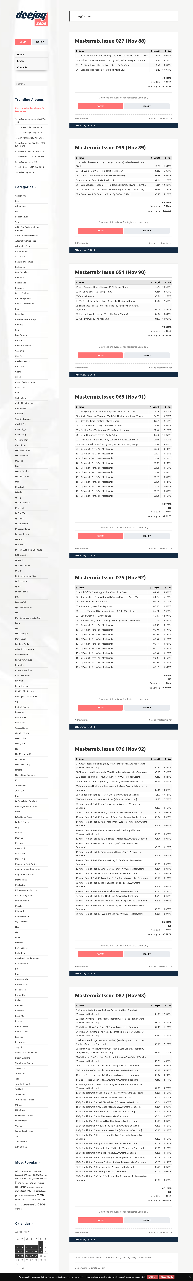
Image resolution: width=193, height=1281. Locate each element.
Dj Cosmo (19, 518)
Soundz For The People (26, 1052)
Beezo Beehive (22, 293)
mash (32, 1187)
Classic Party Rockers (25, 382)
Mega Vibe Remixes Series (27, 869)
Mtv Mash (19, 911)
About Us (100, 1257)
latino (28, 1187)
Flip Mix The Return (24, 691)
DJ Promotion (21, 555)
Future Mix (20, 722)
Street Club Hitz (22, 1057)
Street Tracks (21, 1068)
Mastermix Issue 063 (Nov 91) (110, 396)
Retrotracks (20, 1042)
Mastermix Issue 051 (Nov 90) (110, 272)
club (38, 1174)
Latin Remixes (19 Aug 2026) (30, 167)
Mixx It (18, 905)
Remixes (19, 1036)
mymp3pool (20, 1190)
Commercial (20, 408)
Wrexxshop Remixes (24, 1131)
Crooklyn (30, 1178)
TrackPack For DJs (23, 1084)
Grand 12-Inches (22, 733)
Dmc (17, 612)
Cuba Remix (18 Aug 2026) (29, 127)
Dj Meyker (20, 544)
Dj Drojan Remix (22, 528)
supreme (36, 1199)
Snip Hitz (19, 1047)
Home (20, 54)
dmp (41, 1178)
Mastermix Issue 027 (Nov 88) (110, 40)
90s (17, 211)
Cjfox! (18, 377)
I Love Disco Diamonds (25, 775)
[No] (189, 1277)
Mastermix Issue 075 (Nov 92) (110, 577)
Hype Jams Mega (23, 764)
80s (17, 201)
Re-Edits (19, 1005)
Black (17, 308)
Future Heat (21, 717)
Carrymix (19, 350)
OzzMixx (19, 942)
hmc (35, 1182)
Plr (16, 968)
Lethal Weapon (22, 822)
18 (22, 1255)
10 (17, 1251)
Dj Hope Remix (22, 534)
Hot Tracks (20, 759)
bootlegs (18, 1175)
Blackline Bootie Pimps (25, 319)
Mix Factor (20, 885)
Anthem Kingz (22, 251)
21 (36, 1255)
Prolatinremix (21, 979)
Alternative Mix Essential (26, 235)
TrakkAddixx (21, 1089)
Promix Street (21, 989)
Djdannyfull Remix (23, 607)
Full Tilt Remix (22, 706)
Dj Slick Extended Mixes (26, 576)
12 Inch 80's (20, 195)
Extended (19, 665)
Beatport (19, 287)
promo (19, 1195)
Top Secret (20, 1073)
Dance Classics (22, 471)
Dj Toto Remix (21, 581)
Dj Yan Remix (21, 591)
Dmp (17, 623)
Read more (167, 1276)
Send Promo (88, 1257)
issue (153, 118)
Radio (17, 1000)
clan (33, 1174)
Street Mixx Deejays (24, 1063)
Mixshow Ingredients (25, 895)
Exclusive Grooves (23, 659)
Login (23, 42)
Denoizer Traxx (22, 476)
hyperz (41, 1182)
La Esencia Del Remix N (26, 801)
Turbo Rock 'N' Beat (24, 1099)
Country (19, 413)
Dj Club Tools (21, 513)
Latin (17, 811)
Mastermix (20, 853)
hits (31, 1182)
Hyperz (18, 769)
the (43, 1199)
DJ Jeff (18, 539)
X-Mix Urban (21, 1146)
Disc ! (17, 481)
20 (31, 1255)
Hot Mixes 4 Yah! (23, 754)
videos (40, 1204)
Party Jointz (21, 953)
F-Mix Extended (22, 675)
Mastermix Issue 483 (27, 161)
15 (41, 1251)
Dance (18, 466)
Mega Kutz (20, 858)
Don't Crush (20, 638)
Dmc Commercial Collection (28, 617)
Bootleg (19, 324)
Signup (40, 42)
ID (16, 780)
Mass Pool (20, 848)
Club (17, 392)
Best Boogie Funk (23, 298)
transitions (29, 1204)
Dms (17, 628)
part (38, 1190)
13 (31, 1251)
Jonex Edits (20, 785)
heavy (27, 1183)
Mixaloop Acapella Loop (26, 890)
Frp (16, 701)
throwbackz (19, 1205)
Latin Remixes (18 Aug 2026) (30, 137)
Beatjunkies (20, 282)
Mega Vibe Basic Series (26, 864)
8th (16, 1171)
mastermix (40, 1187)
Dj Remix (19, 560)
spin (30, 1200)
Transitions (20, 1094)
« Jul (22, 1268)
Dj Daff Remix (21, 523)
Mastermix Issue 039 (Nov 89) (110, 147)
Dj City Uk (19, 507)
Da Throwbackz (22, 455)
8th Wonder (20, 206)
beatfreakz (28, 1171)
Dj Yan (18, 586)
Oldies (18, 932)
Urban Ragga (21, 1120)
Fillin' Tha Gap (21, 685)
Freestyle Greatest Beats (26, 696)
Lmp (17, 827)
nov (170, 118)
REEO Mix (19, 1015)
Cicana (18, 371)
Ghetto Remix (21, 727)
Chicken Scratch (22, 361)
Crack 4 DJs (20, 424)
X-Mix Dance (21, 1141)
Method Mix (21, 879)
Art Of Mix (20, 256)
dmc (37, 1178)
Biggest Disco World (24, 303)
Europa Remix (21, 654)
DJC (17, 596)
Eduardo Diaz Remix (24, 649)
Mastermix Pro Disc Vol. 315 (30, 151)
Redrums (19, 1010)
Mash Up (19, 837)
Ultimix (18, 1104)
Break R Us (20, 340)
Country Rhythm (23, 418)
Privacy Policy (129, 1257)
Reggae (18, 1021)
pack (33, 1191)
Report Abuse (144, 1257)
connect (44, 1175)
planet (43, 1191)
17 (17, 1255)
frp (23, 1183)
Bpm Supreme (22, 335)
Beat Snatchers (22, 272)
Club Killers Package (24, 403)
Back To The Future (24, 261)
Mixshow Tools (22, 900)
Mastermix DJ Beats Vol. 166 (30, 156)
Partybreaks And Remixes (27, 958)
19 (27, 1255)
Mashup (19, 843)
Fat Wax (19, 680)
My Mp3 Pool (21, 921)
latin (23, 1186)
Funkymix (19, 712)
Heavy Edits (20, 738)
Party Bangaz (21, 947)
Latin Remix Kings (23, 816)
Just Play (19, 790)
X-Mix (18, 1136)
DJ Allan (19, 492)
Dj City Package (22, 502)
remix (40, 1195)
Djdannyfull (20, 602)
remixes (19, 1199)
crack (17, 1178)
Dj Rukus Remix (22, 565)
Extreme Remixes (23, 670)
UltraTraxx (20, 1110)
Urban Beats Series (24, 1115)
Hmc (17, 748)
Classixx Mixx (21, 387)
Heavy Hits (20, 743)
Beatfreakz (20, 277)
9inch (17, 221)
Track (17, 1078)
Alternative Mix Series (25, 240)
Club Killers (20, 397)
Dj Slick (18, 570)
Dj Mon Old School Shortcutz (28, 549)
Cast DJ (18, 356)
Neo (17, 926)
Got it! (152, 1276)
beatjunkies (38, 1171)
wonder (18, 1208)
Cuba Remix (20, 445)
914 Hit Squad (21, 216)
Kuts (17, 795)
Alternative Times (23, 246)
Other (18, 937)
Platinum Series (22, 963)
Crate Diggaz (21, 429)
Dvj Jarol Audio (22, 644)
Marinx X (19, 832)
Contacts (22, 67)
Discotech (19, 486)
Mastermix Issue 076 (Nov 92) (110, 748)
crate (22, 1178)
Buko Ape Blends (23, 345)
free (18, 1182)
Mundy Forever (22, 916)
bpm (17, 329)
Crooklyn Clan (21, 439)
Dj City (18, 497)
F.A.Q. (20, 60)
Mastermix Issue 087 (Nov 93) (110, 995)
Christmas (20, 366)
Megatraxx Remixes (24, 874)
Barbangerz (20, 267)
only (28, 1190)
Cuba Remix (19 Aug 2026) (29, 132)
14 (36, 1251)
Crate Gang (20, 434)
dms (45, 1178)
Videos (18, 1125)
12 (27, 1251)
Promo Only (20, 994)
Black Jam (20, 314)
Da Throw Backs (22, 450)
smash (27, 1200)
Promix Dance (21, 984)
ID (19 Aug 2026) (26, 172)
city (29, 1174)
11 (22, 1251)
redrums (32, 1195)
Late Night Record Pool (26, 806)
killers (18, 1187)
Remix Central (21, 1026)
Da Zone (19, 460)
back (21, 1171)
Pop (17, 974)
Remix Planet (21, 1031)
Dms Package (21, 633)
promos (25, 1195)
